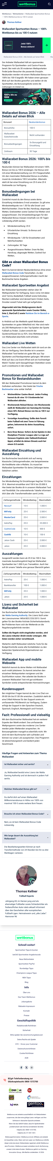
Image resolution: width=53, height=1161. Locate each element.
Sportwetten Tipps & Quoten (26, 950)
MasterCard (9, 517)
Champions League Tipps (26, 973)
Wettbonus (6, 14)
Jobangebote (26, 1001)
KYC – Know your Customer (26, 1044)
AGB (26, 1058)
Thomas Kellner (14, 22)
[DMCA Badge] (17, 1090)
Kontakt (26, 1011)
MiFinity (7, 511)
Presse (26, 1015)
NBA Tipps (26, 977)
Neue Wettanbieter (26, 959)
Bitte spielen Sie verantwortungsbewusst (26, 1035)
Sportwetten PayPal (26, 964)
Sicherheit (26, 1030)
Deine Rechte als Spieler (26, 1039)
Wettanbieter (18, 14)
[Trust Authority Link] (35, 1097)
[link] (28, 45)
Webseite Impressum (26, 1006)
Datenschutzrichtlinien (27, 1049)
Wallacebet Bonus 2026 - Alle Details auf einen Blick (24, 57)
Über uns (26, 992)
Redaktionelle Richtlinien (26, 1026)
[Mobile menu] (4, 4)
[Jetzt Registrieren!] (46, 45)
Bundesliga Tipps (26, 968)
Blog (26, 982)
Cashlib (7, 534)
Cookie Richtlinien (27, 1053)
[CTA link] (8, 45)
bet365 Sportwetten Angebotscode (27, 954)
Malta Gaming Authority (17, 615)
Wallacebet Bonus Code (13, 273)
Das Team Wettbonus (26, 997)
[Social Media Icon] (21, 1068)
